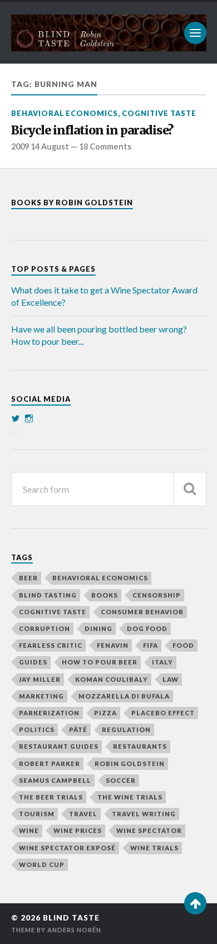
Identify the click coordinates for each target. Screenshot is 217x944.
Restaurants (140, 746)
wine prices (77, 830)
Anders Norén (74, 929)
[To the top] (195, 903)
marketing (41, 696)
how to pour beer (99, 662)
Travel (83, 813)
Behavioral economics (64, 113)
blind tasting (48, 595)
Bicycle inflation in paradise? (92, 130)
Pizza (105, 712)
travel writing (144, 813)
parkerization (49, 712)
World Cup (42, 864)
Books (104, 595)
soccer (121, 780)
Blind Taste (71, 917)
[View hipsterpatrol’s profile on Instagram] (28, 418)
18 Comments (105, 146)
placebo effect (163, 712)
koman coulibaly (111, 679)
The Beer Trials (51, 797)
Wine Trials (154, 847)
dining (98, 628)
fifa (150, 645)
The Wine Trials (129, 797)
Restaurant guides (58, 746)
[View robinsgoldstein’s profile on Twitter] (15, 418)
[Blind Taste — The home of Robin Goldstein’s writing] (108, 33)
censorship (156, 595)
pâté (78, 729)
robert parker (49, 763)
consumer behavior (142, 611)
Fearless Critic (50, 645)
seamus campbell (55, 780)
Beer (28, 577)
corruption (44, 628)
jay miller (40, 679)
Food (183, 645)
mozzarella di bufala (124, 696)
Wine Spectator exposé (67, 847)
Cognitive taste (159, 113)
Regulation (126, 729)
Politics (37, 729)
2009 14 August (40, 146)
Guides (33, 662)
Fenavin (113, 645)
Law (170, 679)
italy (162, 662)
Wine (29, 830)
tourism (37, 813)
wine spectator (149, 830)
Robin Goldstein (130, 763)
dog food (147, 628)
